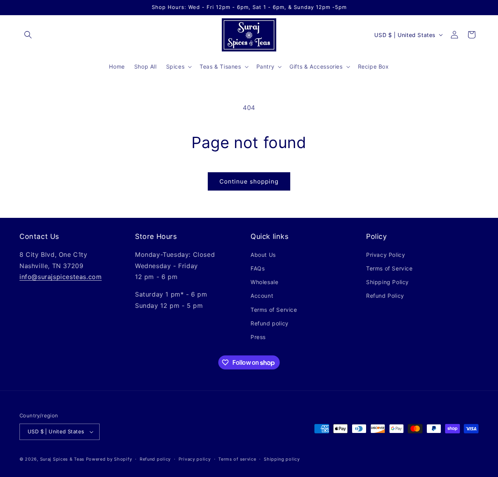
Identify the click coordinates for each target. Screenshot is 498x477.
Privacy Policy (385, 254)
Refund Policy (385, 295)
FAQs (258, 268)
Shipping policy (282, 459)
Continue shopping (249, 181)
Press (258, 337)
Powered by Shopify (109, 459)
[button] (28, 34)
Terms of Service (274, 309)
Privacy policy (195, 459)
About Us (263, 254)
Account (262, 295)
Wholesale (264, 282)
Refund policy (270, 323)
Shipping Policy (387, 282)
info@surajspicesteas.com (60, 277)
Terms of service (237, 459)
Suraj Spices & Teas (62, 459)
